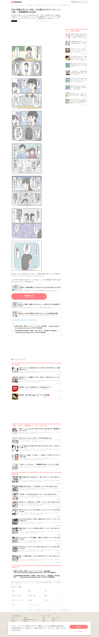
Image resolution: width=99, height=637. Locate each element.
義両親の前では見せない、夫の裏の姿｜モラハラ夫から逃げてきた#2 (38, 486)
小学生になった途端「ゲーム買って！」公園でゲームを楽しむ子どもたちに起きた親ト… (39, 455)
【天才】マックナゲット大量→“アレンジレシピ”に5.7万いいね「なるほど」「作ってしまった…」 (79, 50)
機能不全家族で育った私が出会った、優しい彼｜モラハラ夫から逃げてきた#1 (39, 478)
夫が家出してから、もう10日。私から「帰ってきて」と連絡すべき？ (79, 94)
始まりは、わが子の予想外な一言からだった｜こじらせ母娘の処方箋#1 (38, 313)
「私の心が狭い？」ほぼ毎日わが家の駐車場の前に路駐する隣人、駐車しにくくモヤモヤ (79, 72)
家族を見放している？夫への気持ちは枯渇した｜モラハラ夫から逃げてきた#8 (39, 529)
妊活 (44, 617)
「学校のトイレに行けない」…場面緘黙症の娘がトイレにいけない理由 (39, 464)
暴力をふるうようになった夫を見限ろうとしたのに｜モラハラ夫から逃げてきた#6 (39, 510)
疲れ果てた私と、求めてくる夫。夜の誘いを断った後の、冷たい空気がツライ (79, 65)
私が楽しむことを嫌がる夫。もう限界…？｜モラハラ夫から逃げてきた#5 (39, 502)
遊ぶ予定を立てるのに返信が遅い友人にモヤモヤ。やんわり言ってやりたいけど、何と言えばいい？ (79, 80)
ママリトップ (14, 617)
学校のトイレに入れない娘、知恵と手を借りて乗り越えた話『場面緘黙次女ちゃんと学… (39, 429)
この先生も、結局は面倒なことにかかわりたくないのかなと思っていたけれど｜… (39, 288)
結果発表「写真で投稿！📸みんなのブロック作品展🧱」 (35, 395)
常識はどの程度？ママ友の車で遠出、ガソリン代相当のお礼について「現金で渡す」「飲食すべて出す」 (79, 35)
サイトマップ (14, 619)
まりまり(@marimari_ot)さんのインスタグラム (24, 320)
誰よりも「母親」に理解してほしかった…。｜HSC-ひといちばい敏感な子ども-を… (39, 305)
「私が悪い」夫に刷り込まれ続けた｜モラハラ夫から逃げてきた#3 (37, 494)
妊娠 (44, 619)
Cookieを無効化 (79, 631)
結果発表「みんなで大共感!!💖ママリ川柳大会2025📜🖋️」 (35, 387)
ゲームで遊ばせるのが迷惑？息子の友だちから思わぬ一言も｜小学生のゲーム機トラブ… (39, 446)
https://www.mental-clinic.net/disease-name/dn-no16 (28, 572)
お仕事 (53, 619)
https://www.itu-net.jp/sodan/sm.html (24, 332)
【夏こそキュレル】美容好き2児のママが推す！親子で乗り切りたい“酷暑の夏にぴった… (39, 368)
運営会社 (25, 617)
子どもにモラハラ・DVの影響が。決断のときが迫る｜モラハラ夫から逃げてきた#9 (39, 538)
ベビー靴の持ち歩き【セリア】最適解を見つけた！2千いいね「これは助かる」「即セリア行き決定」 (79, 58)
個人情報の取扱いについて (29, 619)
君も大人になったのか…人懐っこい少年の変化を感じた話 (35, 438)
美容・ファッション (56, 617)
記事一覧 (13, 621)
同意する (78, 627)
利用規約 (25, 621)
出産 (44, 621)
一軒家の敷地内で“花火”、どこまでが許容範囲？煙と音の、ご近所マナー (79, 43)
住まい (53, 621)
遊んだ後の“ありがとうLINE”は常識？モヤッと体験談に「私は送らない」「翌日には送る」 (79, 87)
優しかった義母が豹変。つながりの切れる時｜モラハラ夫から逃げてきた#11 (39, 556)
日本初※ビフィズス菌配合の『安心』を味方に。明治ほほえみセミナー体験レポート (39, 378)
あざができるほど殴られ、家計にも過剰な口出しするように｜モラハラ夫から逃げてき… (39, 519)
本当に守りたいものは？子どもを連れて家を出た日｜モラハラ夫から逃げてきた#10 (39, 547)
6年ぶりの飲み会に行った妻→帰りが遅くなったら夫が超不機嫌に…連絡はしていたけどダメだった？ (79, 101)
